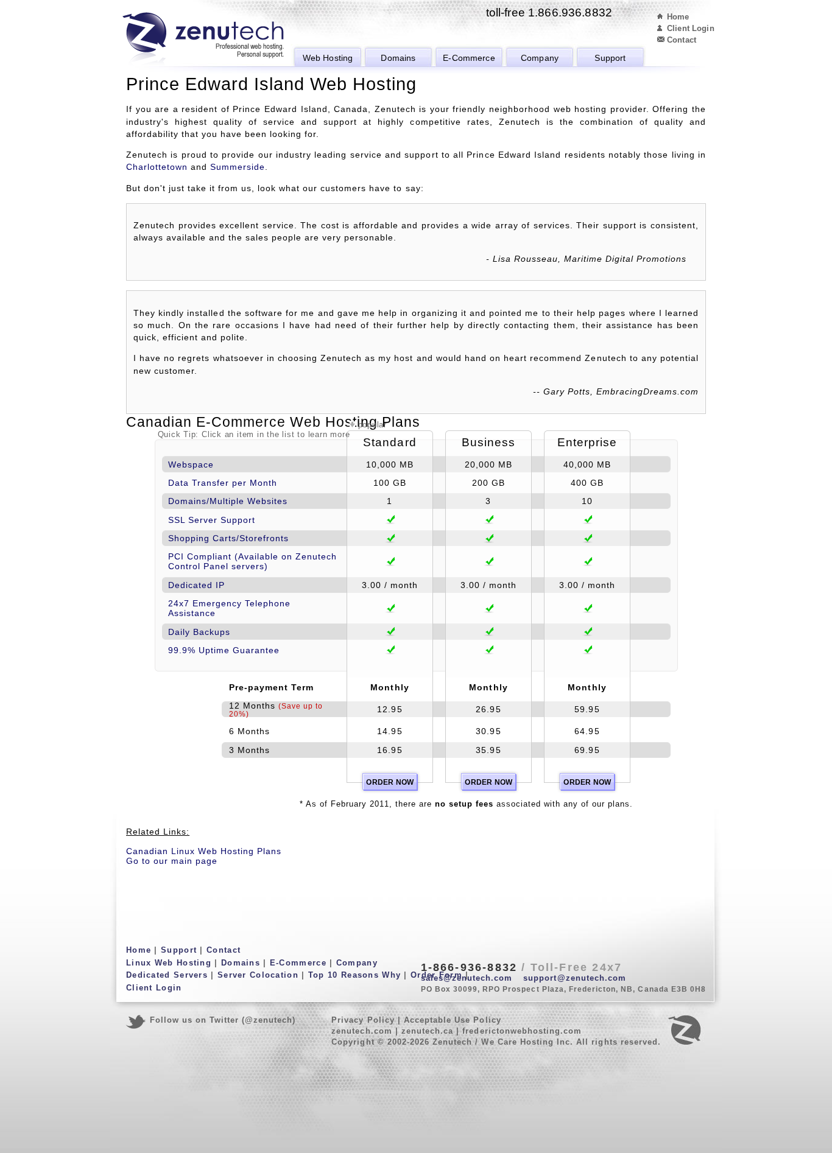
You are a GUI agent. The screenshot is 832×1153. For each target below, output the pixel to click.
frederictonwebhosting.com (522, 1031)
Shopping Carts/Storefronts (228, 538)
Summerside (237, 167)
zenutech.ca (427, 1031)
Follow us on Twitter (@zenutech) (222, 1020)
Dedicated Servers (167, 975)
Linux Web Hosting (168, 962)
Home (678, 16)
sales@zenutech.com (467, 978)
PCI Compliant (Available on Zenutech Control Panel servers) (252, 561)
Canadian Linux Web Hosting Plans (203, 851)
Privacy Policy (363, 1020)
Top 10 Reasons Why (354, 975)
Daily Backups (199, 632)
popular (372, 424)
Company (540, 58)
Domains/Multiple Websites (227, 501)
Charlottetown (157, 167)
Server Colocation (257, 975)
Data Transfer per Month (222, 483)
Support (610, 58)
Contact (681, 39)
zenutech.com (361, 1031)
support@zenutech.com (574, 978)
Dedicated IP (196, 585)
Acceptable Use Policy (452, 1020)
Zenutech (203, 39)
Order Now (390, 782)
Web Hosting (328, 58)
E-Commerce (469, 58)
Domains (398, 58)
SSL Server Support (211, 520)
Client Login (690, 28)
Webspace (191, 464)
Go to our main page (171, 861)
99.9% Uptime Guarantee (224, 650)
